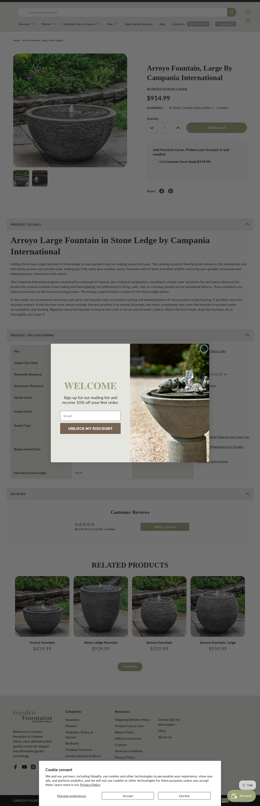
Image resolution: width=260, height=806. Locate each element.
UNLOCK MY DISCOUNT (90, 428)
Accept (128, 796)
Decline (184, 796)
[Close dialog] (204, 348)
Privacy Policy (90, 785)
